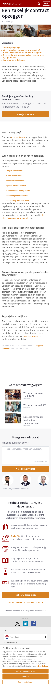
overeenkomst (18, 137)
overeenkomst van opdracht (18, 190)
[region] (25, 664)
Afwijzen (25, 676)
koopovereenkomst (14, 171)
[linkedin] (25, 623)
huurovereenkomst (14, 176)
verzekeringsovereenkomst (17, 200)
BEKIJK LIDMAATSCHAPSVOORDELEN (25, 602)
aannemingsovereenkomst (17, 195)
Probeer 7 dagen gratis (25, 595)
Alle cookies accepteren (25, 671)
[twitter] (17, 623)
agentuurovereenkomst (16, 185)
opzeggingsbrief (31, 336)
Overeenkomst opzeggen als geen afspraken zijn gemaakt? (24, 56)
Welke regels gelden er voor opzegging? (21, 50)
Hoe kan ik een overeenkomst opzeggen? (22, 52)
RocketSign (16, 536)
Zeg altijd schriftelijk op (14, 60)
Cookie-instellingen (25, 682)
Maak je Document (25, 114)
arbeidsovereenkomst (15, 180)
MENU (46, 3)
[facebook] (33, 623)
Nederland (14, 637)
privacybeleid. (42, 666)
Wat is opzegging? (11, 47)
